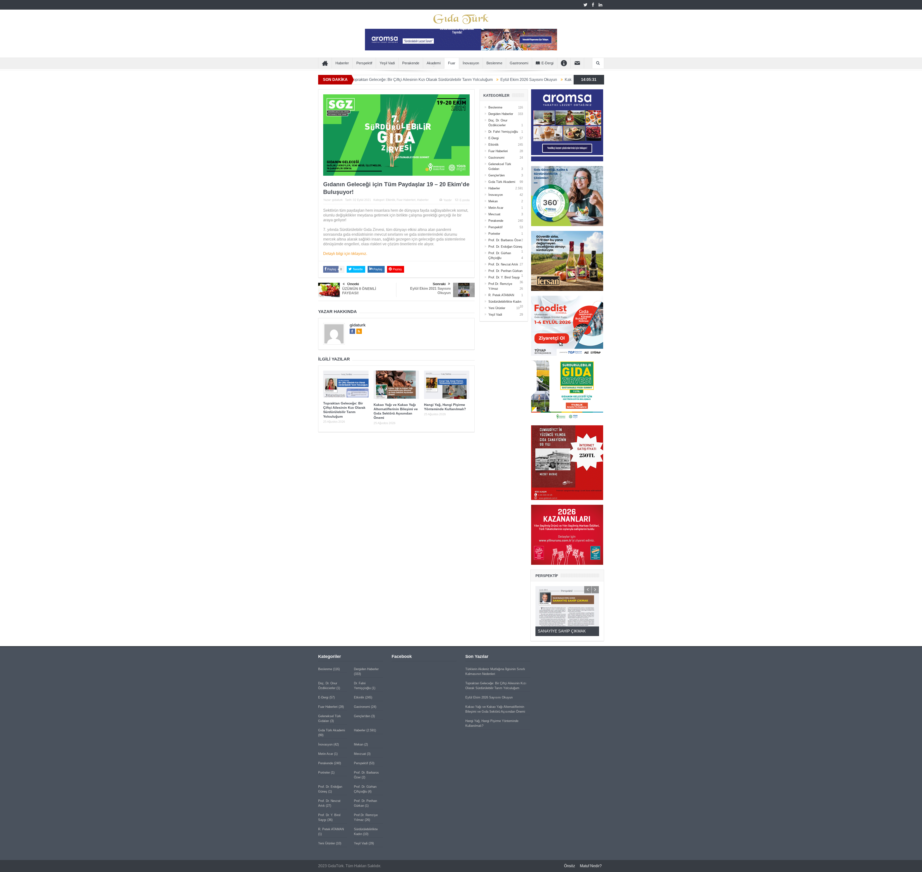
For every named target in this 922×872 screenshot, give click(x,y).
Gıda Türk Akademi (501, 182)
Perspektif (364, 63)
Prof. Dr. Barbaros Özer (504, 240)
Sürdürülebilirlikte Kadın (504, 301)
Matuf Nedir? (591, 866)
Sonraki (439, 284)
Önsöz (569, 866)
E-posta (465, 200)
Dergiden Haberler (500, 114)
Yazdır (447, 200)
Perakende (410, 63)
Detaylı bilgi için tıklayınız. (345, 254)
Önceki (353, 284)
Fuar (451, 63)
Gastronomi (519, 63)
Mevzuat (494, 214)
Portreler (494, 233)
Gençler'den (496, 175)
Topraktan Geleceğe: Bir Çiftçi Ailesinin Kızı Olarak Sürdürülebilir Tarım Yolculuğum (361, 80)
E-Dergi (547, 63)
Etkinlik (390, 200)
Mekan (493, 201)
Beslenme (494, 63)
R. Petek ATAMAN (501, 295)
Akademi (434, 63)
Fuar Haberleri (406, 200)
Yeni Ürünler (496, 308)
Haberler (342, 63)
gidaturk (337, 200)
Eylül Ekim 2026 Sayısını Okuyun (468, 80)
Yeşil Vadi (387, 63)
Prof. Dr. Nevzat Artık (503, 264)
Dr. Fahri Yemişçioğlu (503, 131)
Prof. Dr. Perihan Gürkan (505, 271)
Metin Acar (495, 208)
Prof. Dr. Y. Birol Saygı (504, 277)
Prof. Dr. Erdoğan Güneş (505, 246)
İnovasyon (471, 63)
